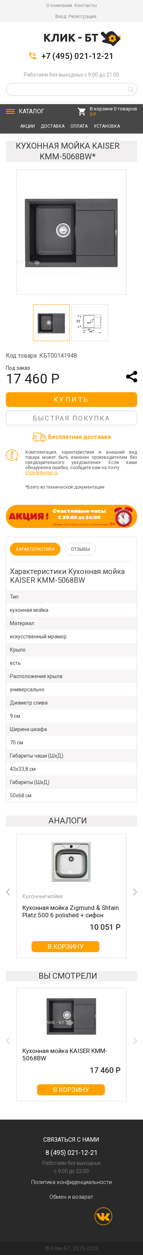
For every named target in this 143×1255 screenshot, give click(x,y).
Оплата (79, 126)
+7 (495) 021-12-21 (77, 56)
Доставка (53, 126)
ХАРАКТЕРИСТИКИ (35, 549)
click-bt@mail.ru (41, 472)
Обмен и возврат (71, 1197)
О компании (59, 5)
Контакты (85, 5)
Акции (27, 126)
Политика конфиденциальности (71, 1182)
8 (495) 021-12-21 (71, 1152)
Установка (107, 126)
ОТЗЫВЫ (80, 549)
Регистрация (82, 16)
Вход (60, 16)
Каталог (31, 111)
